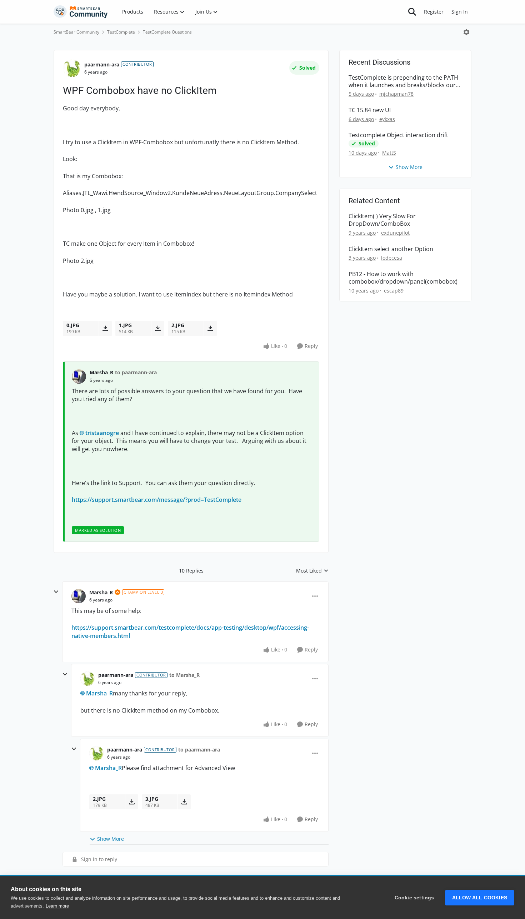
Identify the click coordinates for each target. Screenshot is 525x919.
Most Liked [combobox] (312, 570)
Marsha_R (101, 372)
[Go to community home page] (81, 11)
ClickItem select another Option (391, 249)
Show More (110, 838)
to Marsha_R (184, 674)
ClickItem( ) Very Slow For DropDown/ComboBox (382, 220)
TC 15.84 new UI (370, 110)
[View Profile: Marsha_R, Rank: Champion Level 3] (78, 596)
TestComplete (121, 32)
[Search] (412, 12)
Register (434, 11)
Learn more (57, 906)
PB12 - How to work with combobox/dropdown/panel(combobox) (403, 277)
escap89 (394, 290)
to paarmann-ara (136, 372)
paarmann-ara (101, 64)
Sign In (459, 11)
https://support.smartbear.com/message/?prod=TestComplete (156, 500)
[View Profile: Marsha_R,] (79, 376)
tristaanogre (102, 433)
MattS (389, 152)
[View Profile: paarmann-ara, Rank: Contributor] (72, 68)
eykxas (387, 119)
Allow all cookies (479, 897)
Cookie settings (414, 897)
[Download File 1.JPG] (157, 328)
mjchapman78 (396, 93)
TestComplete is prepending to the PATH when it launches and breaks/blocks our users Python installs (403, 81)
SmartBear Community (76, 32)
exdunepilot (395, 232)
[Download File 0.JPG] (105, 328)
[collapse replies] (56, 592)
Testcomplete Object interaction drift (398, 135)
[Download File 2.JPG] (210, 328)
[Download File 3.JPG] (184, 801)
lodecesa (391, 257)
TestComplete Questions (167, 32)
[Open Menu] (466, 32)
